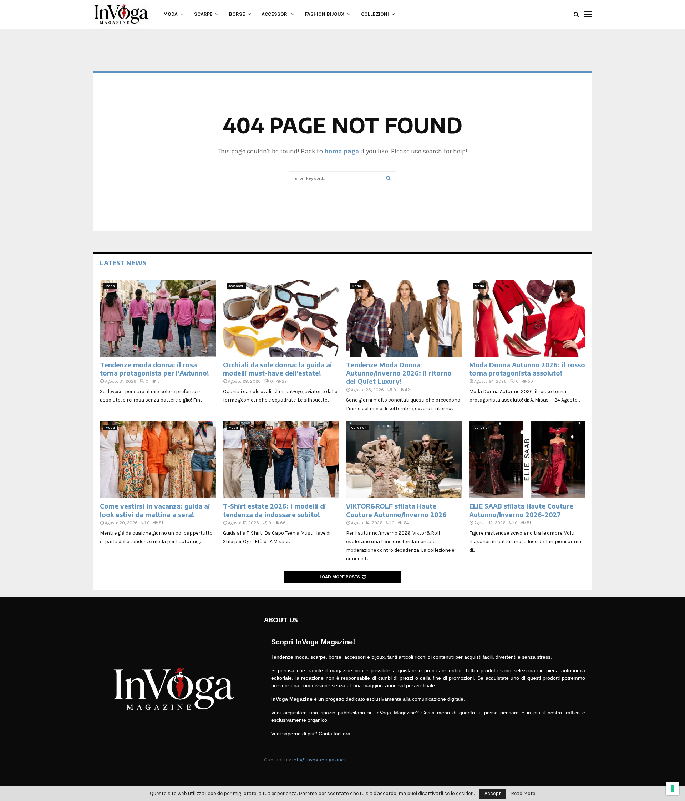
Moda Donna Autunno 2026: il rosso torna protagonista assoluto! (527, 369)
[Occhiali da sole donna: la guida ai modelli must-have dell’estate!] (281, 318)
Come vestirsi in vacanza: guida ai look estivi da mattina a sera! (155, 510)
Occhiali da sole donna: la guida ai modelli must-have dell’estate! (277, 369)
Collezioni (375, 14)
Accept (492, 793)
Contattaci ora (334, 733)
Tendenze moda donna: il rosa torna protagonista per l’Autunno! (154, 369)
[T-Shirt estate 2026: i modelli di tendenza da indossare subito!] (281, 460)
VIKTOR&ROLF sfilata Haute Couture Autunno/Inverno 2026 (396, 510)
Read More (523, 793)
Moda (170, 14)
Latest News (123, 263)
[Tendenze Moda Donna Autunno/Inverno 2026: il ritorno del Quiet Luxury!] (404, 318)
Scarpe (203, 14)
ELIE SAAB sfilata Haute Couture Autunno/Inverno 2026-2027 (521, 510)
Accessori (275, 14)
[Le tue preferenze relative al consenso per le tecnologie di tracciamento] (672, 788)
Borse (237, 14)
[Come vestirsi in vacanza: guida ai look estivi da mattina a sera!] (158, 460)
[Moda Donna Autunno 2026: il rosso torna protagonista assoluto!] (527, 318)
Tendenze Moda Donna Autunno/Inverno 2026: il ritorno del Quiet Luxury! (399, 373)
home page (341, 151)
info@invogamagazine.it (319, 760)
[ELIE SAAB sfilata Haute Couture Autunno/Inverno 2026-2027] (527, 460)
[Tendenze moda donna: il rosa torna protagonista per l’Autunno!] (158, 318)
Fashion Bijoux (325, 14)
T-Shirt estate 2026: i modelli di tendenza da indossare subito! (274, 510)
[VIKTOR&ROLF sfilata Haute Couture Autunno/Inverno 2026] (404, 460)
